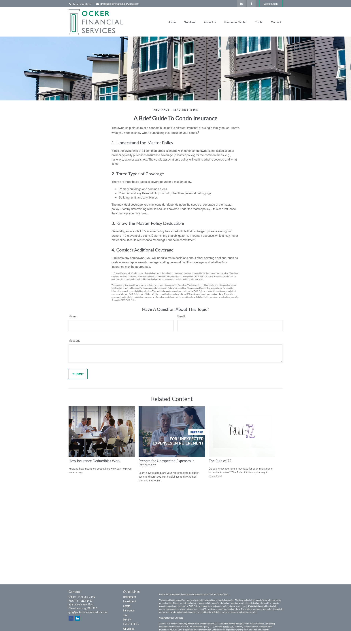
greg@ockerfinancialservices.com (119, 3)
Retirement (129, 596)
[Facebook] (251, 3)
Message (74, 340)
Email (181, 316)
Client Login (271, 3)
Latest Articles (131, 624)
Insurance (129, 610)
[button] (171, 22)
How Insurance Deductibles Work (94, 461)
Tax (125, 615)
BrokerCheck (223, 594)
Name (72, 316)
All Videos (128, 628)
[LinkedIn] (241, 3)
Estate (126, 606)
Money (127, 619)
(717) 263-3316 (82, 3)
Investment (129, 601)
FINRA (226, 626)
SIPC (232, 626)
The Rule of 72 (220, 461)
